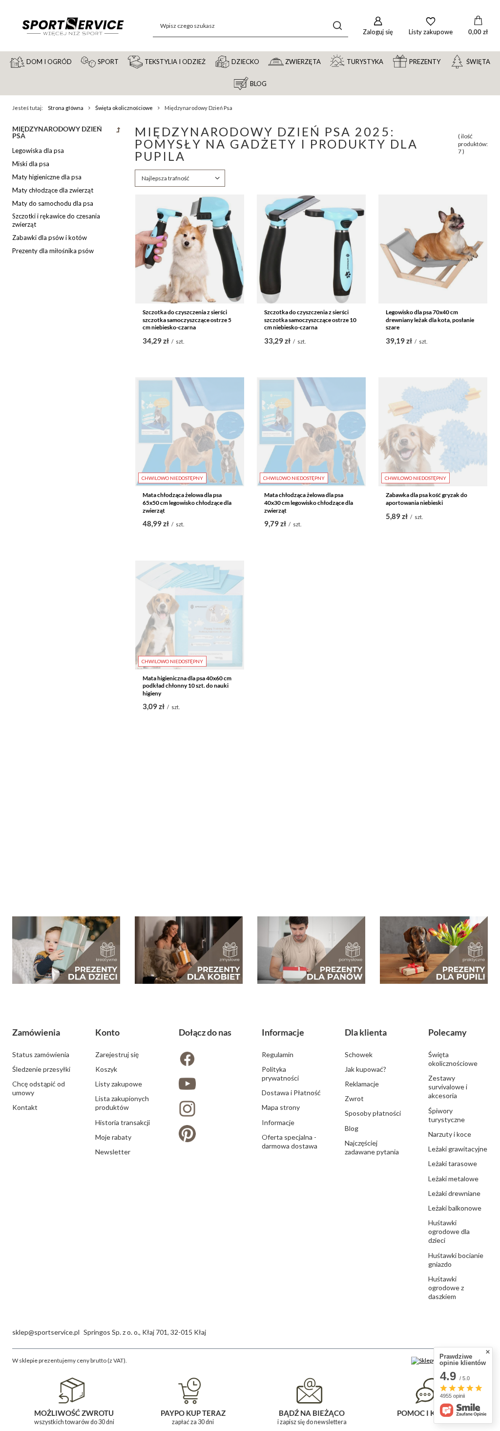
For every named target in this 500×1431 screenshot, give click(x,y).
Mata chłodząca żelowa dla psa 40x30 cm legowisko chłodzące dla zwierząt (308, 502)
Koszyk (106, 1069)
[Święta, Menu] (494, 61)
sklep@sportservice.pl (46, 1332)
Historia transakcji (122, 1122)
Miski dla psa (30, 164)
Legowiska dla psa (38, 150)
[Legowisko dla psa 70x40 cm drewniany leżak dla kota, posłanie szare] (432, 249)
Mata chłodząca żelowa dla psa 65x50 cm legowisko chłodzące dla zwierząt (187, 502)
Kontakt (25, 1107)
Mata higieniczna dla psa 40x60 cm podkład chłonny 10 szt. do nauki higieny (187, 685)
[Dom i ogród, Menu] (76, 61)
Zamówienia (36, 1032)
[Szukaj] (337, 26)
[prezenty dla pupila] (434, 950)
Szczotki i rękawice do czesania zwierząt (56, 220)
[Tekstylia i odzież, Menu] (210, 61)
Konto (107, 1032)
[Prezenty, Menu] (444, 61)
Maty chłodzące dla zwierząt (52, 190)
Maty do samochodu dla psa (52, 203)
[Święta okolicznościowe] (118, 135)
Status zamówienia (40, 1054)
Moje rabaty (113, 1137)
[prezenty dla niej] (189, 950)
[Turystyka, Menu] (387, 61)
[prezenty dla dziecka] (66, 950)
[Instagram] (208, 1109)
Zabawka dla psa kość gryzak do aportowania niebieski (426, 498)
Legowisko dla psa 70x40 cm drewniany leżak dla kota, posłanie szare (430, 319)
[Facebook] (208, 1059)
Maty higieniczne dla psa (47, 177)
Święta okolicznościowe (124, 108)
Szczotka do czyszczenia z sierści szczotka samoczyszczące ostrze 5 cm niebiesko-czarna (187, 319)
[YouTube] (208, 1084)
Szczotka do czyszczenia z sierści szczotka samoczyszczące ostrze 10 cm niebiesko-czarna (310, 319)
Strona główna (65, 108)
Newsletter (112, 1152)
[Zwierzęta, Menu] (325, 61)
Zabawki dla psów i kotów (49, 237)
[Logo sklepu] (72, 25)
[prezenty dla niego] (311, 950)
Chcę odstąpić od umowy (38, 1088)
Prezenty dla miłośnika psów (53, 251)
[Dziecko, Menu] (263, 61)
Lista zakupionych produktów (122, 1102)
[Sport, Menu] (123, 61)
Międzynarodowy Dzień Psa (57, 132)
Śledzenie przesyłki (41, 1069)
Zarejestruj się (117, 1054)
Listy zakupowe (118, 1084)
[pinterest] (208, 1134)
